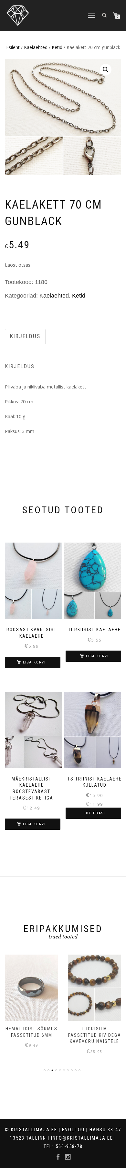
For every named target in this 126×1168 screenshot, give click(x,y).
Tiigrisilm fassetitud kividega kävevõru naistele (94, 1035)
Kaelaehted (35, 47)
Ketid (57, 47)
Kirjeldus (25, 336)
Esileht (13, 47)
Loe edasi (94, 813)
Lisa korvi (34, 662)
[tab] (25, 336)
